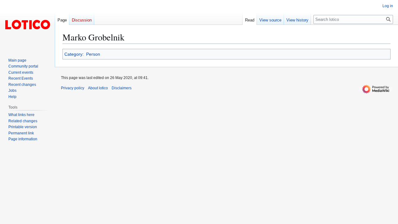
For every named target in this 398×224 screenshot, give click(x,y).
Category (73, 54)
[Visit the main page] (27, 25)
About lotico (98, 88)
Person (93, 54)
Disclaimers (122, 88)
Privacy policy (72, 88)
